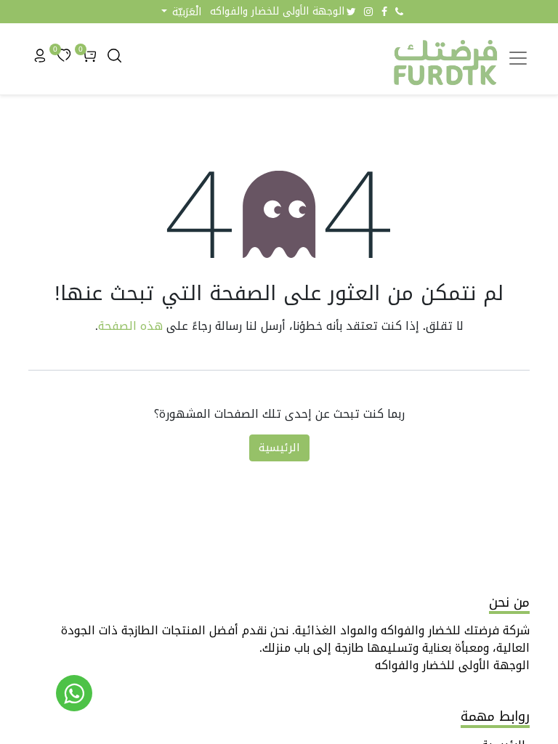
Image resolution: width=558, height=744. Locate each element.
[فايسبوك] (384, 12)
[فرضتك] (74, 693)
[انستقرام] (368, 12)
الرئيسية (279, 447)
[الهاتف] (399, 12)
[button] (181, 12)
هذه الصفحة (130, 326)
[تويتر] (351, 12)
